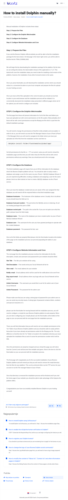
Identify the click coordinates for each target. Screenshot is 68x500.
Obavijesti (28, 477)
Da (52, 406)
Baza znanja (17, 17)
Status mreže (29, 481)
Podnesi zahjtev (49, 481)
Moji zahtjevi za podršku (12, 477)
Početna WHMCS (8, 17)
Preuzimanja (9, 481)
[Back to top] (40, 492)
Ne (60, 406)
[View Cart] (58, 3)
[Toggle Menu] (4, 3)
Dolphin (23, 17)
